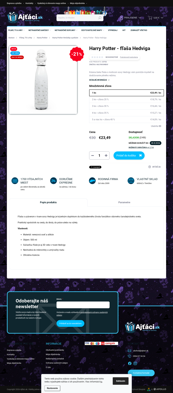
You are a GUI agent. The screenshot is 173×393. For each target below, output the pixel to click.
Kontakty (29, 3)
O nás (48, 367)
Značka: (98, 64)
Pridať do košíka (126, 155)
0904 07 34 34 (139, 356)
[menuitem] (17, 30)
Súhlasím (120, 381)
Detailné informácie (98, 80)
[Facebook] (130, 363)
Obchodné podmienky (55, 350)
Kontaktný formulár (141, 373)
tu (101, 381)
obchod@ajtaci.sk (140, 351)
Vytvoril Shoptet (138, 389)
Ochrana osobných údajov (57, 363)
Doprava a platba (14, 3)
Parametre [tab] (124, 202)
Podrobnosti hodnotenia (129, 57)
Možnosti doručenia (141, 147)
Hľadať (100, 18)
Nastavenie (52, 388)
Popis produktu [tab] (48, 202)
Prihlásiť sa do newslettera (70, 323)
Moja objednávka (77, 3)
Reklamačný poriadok (55, 359)
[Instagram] (135, 363)
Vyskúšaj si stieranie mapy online (51, 3)
